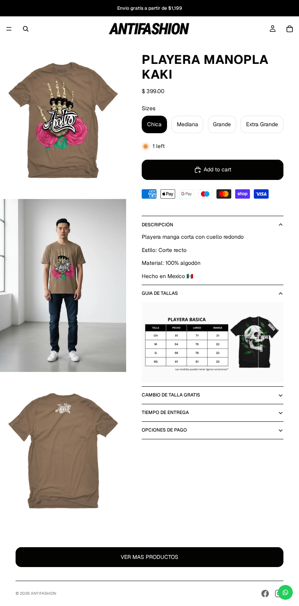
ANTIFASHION (43, 593)
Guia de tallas (160, 293)
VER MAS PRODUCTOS (149, 556)
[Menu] (9, 29)
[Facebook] (265, 593)
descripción (157, 225)
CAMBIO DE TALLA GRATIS (171, 395)
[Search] (25, 28)
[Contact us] (285, 592)
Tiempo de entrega (165, 412)
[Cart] (289, 28)
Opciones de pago (164, 430)
